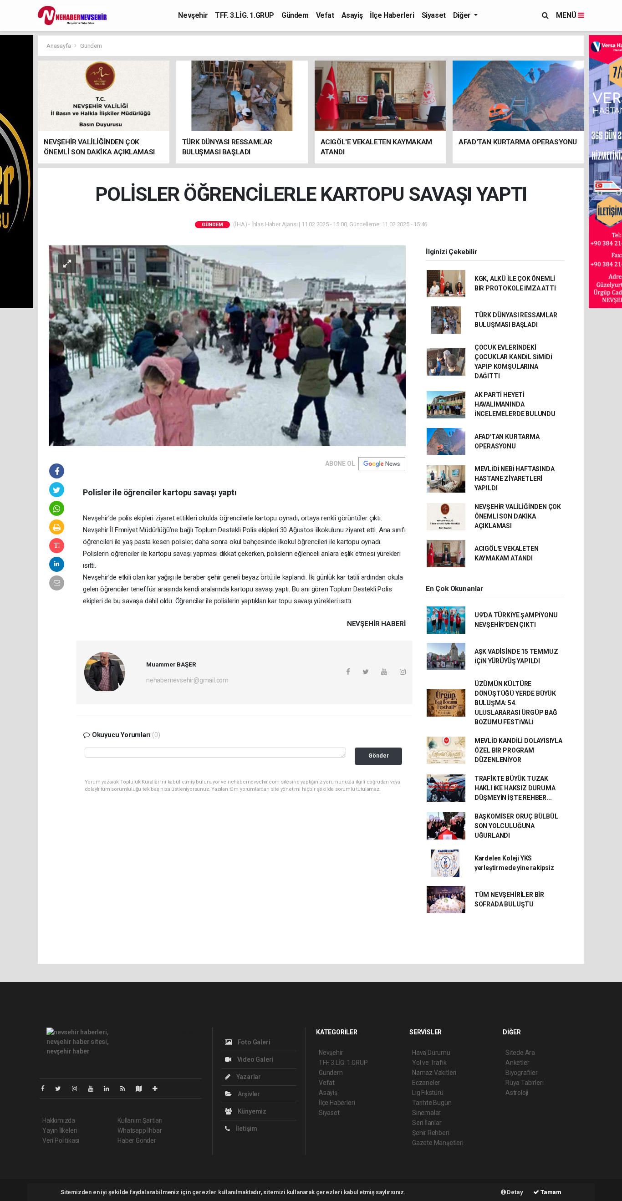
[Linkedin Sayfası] (110, 1088)
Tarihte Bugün (432, 1102)
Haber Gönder (136, 1140)
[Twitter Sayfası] (61, 1088)
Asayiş (352, 15)
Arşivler (248, 1094)
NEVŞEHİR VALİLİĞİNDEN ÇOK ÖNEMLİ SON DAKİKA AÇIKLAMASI (517, 516)
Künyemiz (251, 1111)
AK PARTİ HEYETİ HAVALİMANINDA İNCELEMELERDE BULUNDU (515, 404)
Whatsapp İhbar (139, 1130)
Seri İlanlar (427, 1122)
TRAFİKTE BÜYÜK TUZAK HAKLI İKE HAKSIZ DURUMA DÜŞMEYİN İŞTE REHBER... (515, 788)
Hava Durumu (431, 1052)
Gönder (378, 755)
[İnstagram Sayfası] (78, 1088)
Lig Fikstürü (428, 1092)
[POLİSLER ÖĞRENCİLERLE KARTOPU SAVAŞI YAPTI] (227, 345)
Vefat (325, 15)
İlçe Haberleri (392, 15)
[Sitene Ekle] (159, 1088)
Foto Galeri (253, 1042)
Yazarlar (248, 1076)
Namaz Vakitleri (434, 1072)
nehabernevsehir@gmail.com (187, 680)
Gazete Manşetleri (438, 1142)
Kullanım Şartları (140, 1120)
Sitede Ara (520, 1052)
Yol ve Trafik (429, 1062)
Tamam (550, 1192)
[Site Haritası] (142, 1088)
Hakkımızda (58, 1120)
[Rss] (126, 1088)
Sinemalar (426, 1112)
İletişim (246, 1128)
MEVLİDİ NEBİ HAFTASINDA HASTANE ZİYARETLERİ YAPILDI (514, 478)
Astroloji (516, 1092)
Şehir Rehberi (430, 1132)
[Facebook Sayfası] (46, 1088)
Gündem (295, 15)
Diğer (463, 15)
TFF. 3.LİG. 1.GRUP (244, 15)
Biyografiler (521, 1072)
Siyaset (434, 15)
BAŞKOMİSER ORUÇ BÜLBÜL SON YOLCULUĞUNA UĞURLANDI (516, 826)
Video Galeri (254, 1059)
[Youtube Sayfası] (94, 1088)
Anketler (517, 1062)
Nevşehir (193, 15)
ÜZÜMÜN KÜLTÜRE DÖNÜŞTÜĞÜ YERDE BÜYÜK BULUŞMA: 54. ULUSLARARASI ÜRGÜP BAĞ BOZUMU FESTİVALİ (515, 703)
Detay (514, 1192)
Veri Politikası (60, 1140)
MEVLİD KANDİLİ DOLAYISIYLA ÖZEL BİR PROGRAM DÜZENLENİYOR (518, 750)
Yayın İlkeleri (59, 1130)
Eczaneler (426, 1082)
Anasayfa (59, 45)
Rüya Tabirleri (524, 1082)
